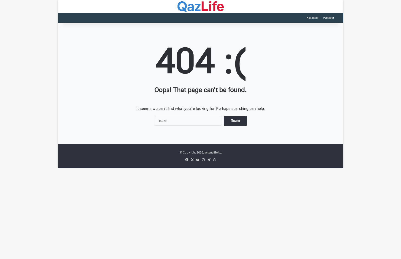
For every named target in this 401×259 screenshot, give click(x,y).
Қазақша (312, 17)
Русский (328, 17)
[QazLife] (201, 6)
